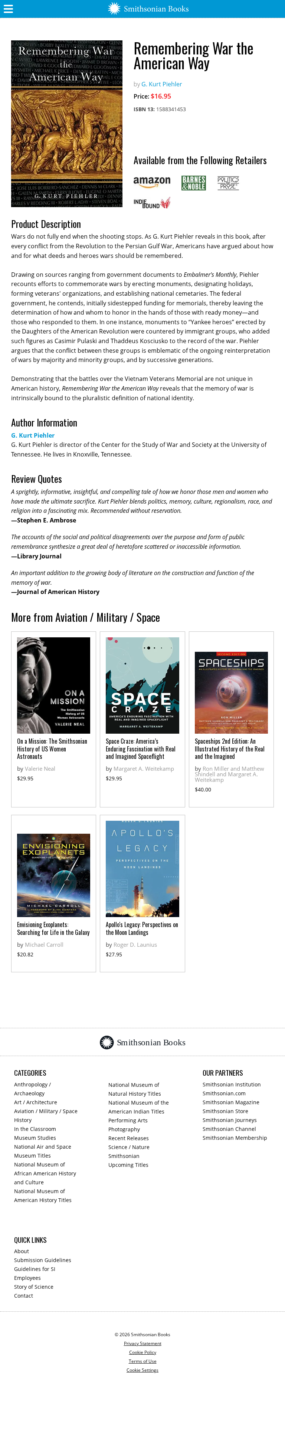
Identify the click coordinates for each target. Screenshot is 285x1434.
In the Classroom (35, 1128)
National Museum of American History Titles (43, 1196)
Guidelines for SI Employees (34, 1273)
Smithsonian (124, 1155)
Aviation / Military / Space (46, 1111)
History (23, 1119)
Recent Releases (128, 1138)
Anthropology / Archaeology (32, 1089)
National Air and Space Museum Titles (42, 1151)
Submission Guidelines (42, 1260)
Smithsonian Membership (235, 1137)
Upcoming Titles (128, 1164)
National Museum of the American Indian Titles (138, 1107)
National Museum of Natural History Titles (134, 1089)
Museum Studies (35, 1137)
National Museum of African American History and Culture (45, 1173)
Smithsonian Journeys (230, 1119)
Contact (23, 1295)
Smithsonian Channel (229, 1128)
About (21, 1251)
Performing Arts (128, 1120)
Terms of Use (143, 1361)
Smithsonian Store (225, 1111)
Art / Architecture (35, 1102)
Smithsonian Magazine (231, 1102)
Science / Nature (129, 1147)
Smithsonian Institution (232, 1084)
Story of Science (33, 1286)
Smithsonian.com (224, 1093)
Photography (124, 1129)
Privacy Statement (142, 1343)
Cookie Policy (142, 1352)
